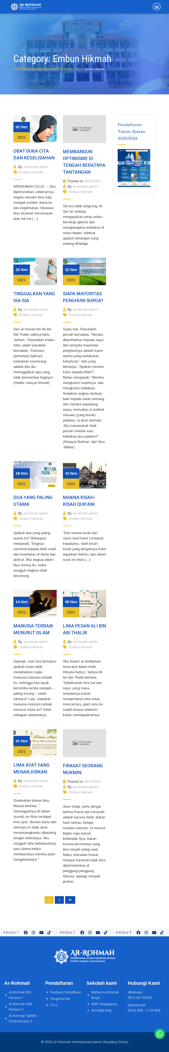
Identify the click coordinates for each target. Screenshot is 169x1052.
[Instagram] (34, 932)
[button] (157, 7)
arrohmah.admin (35, 167)
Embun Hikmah (31, 172)
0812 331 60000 (140, 998)
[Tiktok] (49, 932)
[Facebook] (26, 932)
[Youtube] (41, 932)
